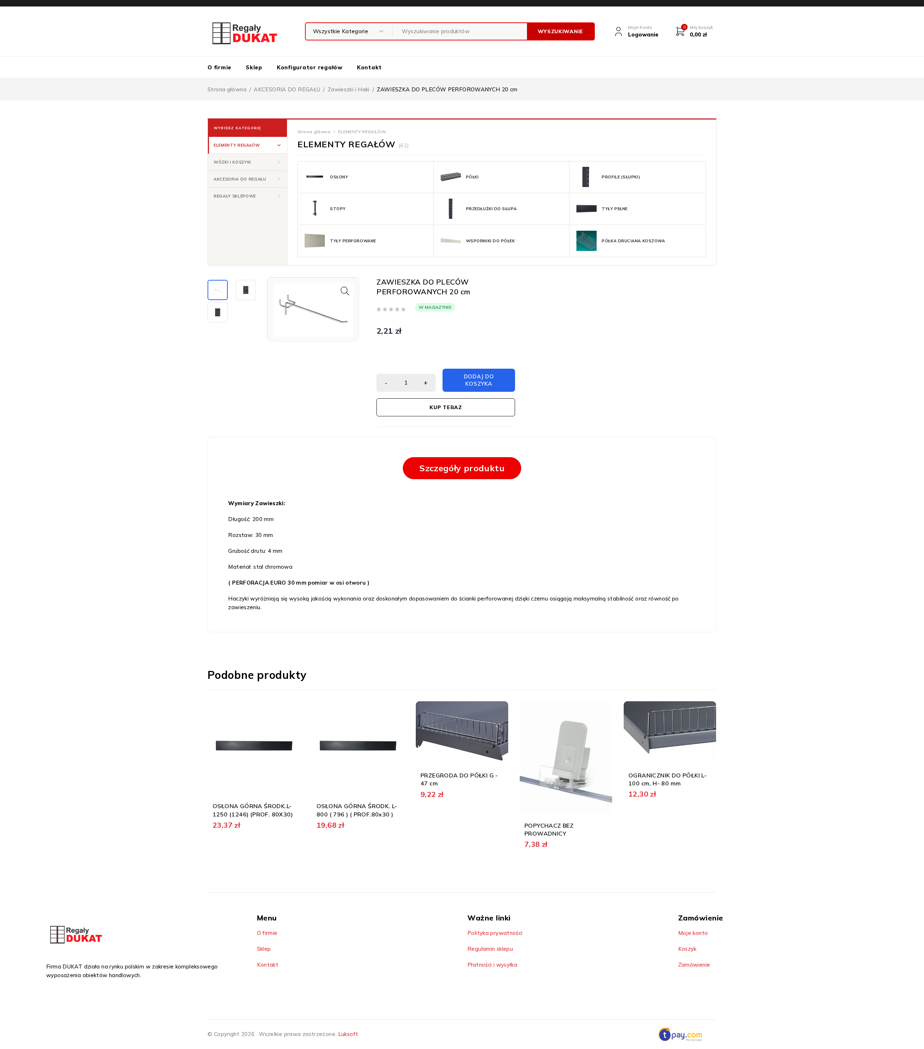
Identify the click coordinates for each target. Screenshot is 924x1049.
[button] (247, 145)
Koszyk (687, 948)
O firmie (267, 932)
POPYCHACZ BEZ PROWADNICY (549, 829)
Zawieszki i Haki (349, 89)
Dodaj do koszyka (479, 380)
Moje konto (693, 932)
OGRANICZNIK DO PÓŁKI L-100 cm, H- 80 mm (667, 779)
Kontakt (268, 964)
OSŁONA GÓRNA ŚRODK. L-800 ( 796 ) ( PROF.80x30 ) (357, 810)
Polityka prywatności (495, 932)
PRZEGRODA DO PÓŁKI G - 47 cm (459, 779)
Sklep (264, 948)
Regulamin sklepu (490, 948)
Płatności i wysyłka (492, 964)
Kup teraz (446, 407)
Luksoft (348, 1034)
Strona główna (227, 89)
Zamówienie (694, 964)
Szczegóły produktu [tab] (462, 468)
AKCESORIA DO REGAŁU (287, 89)
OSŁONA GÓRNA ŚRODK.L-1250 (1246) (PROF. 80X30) (253, 810)
